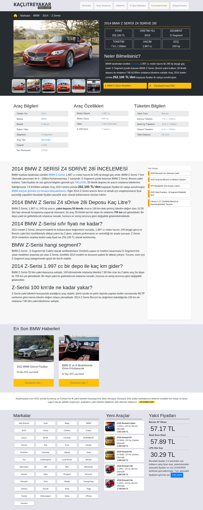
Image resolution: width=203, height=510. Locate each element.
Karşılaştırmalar (159, 5)
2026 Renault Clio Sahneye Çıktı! (164, 173)
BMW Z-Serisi (57, 174)
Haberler (120, 5)
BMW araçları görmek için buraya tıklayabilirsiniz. (39, 191)
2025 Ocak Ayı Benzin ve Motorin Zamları (168, 179)
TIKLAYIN (80, 182)
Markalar (86, 5)
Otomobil (45, 140)
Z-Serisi (135, 63)
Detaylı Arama (180, 5)
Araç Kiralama (103, 5)
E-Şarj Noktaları (138, 5)
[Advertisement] (169, 264)
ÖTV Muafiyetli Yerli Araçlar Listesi (165, 186)
